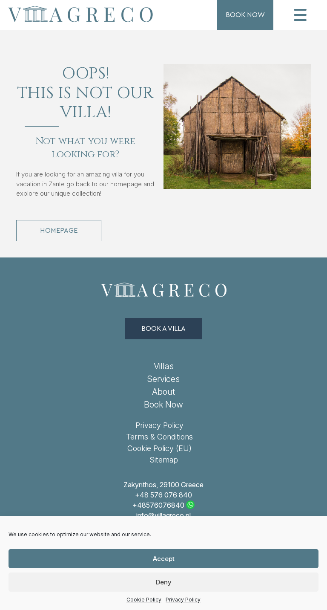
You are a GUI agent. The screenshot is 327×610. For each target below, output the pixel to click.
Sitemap (163, 459)
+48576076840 (158, 505)
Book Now (245, 15)
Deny (164, 582)
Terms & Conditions (159, 436)
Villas (164, 366)
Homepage (58, 230)
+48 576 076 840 (163, 495)
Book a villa (163, 328)
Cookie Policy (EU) (159, 448)
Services (163, 379)
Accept (164, 559)
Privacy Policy (183, 599)
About (163, 392)
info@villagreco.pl (163, 515)
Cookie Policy (143, 599)
